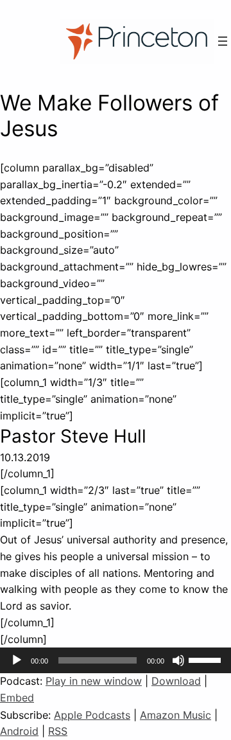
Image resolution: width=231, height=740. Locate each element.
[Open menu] (222, 41)
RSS (57, 731)
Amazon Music (175, 715)
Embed (17, 697)
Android (19, 731)
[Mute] (178, 660)
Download (176, 680)
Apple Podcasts (92, 715)
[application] (115, 660)
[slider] (207, 659)
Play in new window (94, 680)
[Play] (16, 660)
